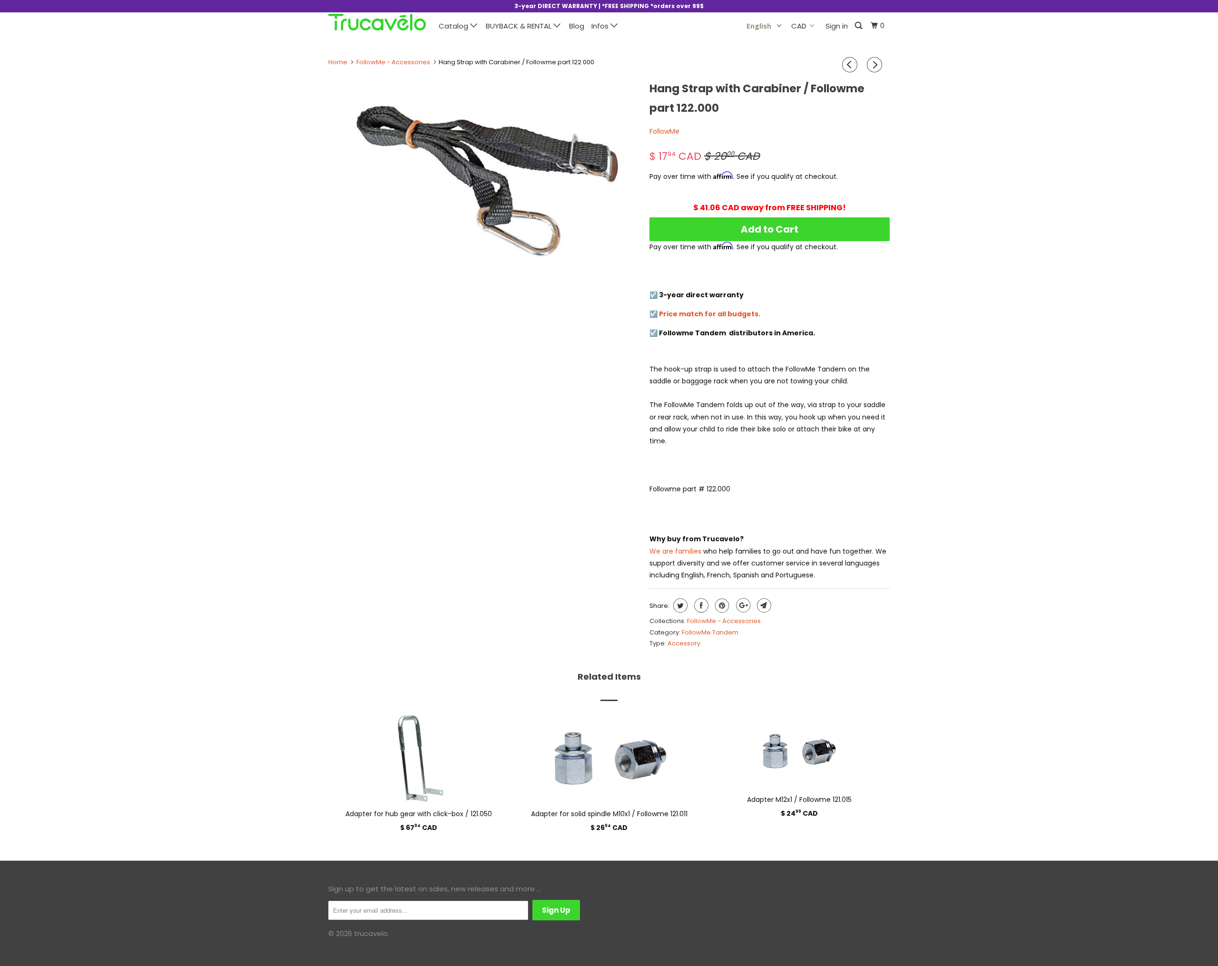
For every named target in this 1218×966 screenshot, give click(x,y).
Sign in (836, 26)
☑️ (654, 314)
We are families (675, 551)
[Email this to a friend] (763, 605)
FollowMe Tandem (710, 632)
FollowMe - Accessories (724, 620)
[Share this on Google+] (742, 605)
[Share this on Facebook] (700, 605)
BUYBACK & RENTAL (519, 26)
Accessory (684, 643)
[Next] (876, 64)
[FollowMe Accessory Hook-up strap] (484, 181)
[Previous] (851, 64)
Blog (576, 26)
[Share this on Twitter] (679, 605)
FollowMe (664, 131)
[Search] (859, 26)
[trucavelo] (377, 22)
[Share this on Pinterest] (721, 605)
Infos (600, 26)
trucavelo (371, 933)
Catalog (454, 26)
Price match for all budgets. (709, 314)
